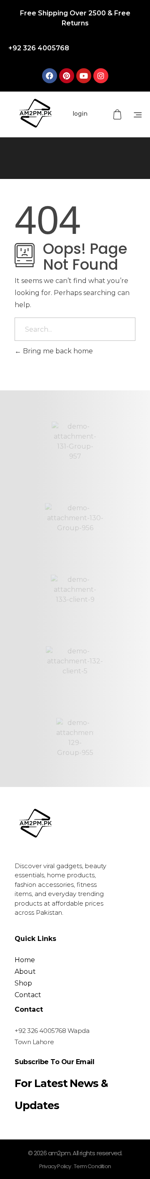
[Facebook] (49, 75)
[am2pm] (35, 113)
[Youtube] (83, 75)
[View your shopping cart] (118, 114)
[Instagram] (100, 75)
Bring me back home (57, 351)
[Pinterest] (66, 75)
